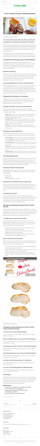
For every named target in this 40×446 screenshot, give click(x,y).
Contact (7, 430)
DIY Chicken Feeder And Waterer (8, 413)
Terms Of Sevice (6, 432)
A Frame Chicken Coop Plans (8, 415)
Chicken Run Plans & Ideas (7, 414)
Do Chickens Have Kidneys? (11, 391)
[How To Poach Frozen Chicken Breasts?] (20, 25)
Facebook (9, 433)
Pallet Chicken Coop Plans (7, 417)
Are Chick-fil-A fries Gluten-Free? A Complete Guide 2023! (18, 387)
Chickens (24, 11)
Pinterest (4, 433)
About (4, 430)
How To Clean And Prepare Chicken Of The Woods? (16, 390)
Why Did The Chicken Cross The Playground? (15, 393)
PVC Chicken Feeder (6, 418)
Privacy (12, 431)
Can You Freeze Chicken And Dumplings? (14, 388)
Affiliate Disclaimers (6, 431)
